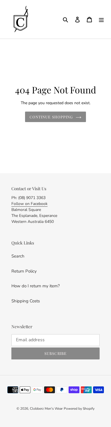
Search (17, 256)
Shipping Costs (25, 301)
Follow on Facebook (29, 203)
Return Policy (24, 271)
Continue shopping (51, 116)
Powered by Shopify (79, 408)
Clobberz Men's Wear (46, 408)
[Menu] (101, 19)
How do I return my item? (35, 286)
